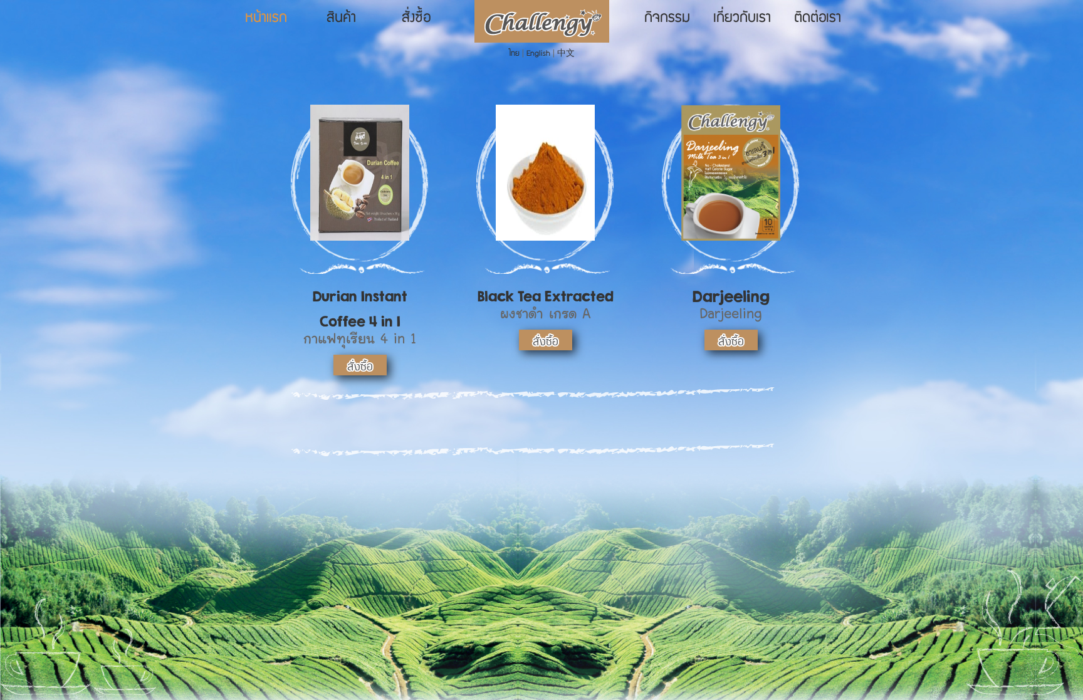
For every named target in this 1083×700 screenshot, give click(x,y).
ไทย (514, 54)
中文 (566, 54)
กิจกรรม (667, 19)
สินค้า (341, 19)
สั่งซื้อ (416, 19)
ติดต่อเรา (817, 19)
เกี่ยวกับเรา (742, 19)
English (538, 54)
